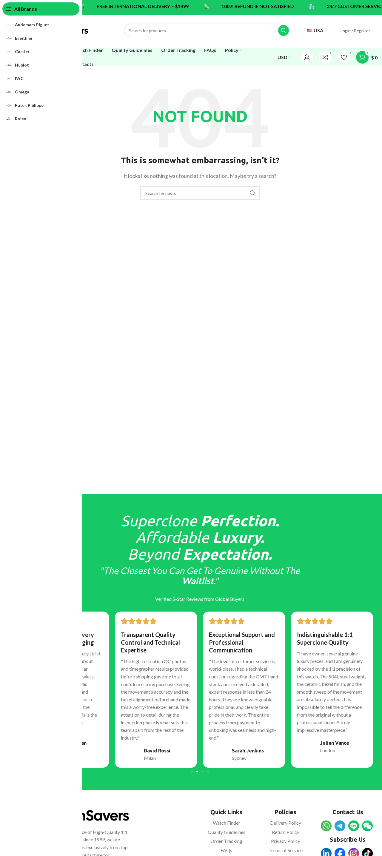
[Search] (283, 30)
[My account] (307, 57)
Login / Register (355, 30)
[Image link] (326, 825)
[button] (192, 771)
